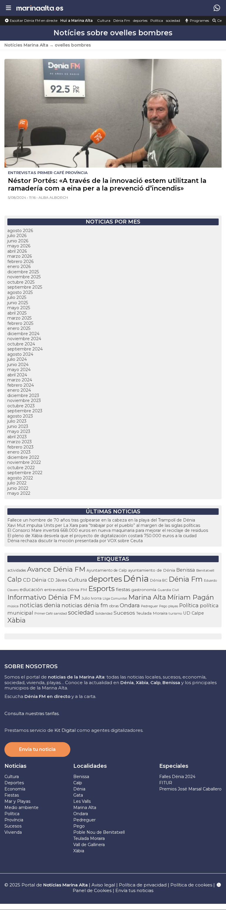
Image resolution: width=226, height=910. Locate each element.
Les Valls (82, 801)
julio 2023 (16, 421)
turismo (175, 613)
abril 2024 (17, 375)
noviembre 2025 (24, 276)
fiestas (123, 589)
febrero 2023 (20, 447)
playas (173, 606)
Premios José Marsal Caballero (190, 789)
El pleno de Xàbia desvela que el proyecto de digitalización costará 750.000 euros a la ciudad (102, 535)
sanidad (60, 613)
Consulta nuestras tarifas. (31, 713)
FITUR (165, 782)
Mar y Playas (17, 801)
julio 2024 (17, 359)
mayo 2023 (18, 431)
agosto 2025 (20, 292)
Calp (14, 579)
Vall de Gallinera (89, 844)
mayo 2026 (18, 246)
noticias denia (40, 605)
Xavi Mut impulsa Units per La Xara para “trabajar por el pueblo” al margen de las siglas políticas (103, 525)
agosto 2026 (20, 230)
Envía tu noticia (37, 749)
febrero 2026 (20, 261)
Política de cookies (191, 885)
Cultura (103, 20)
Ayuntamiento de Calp (107, 570)
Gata (78, 795)
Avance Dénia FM (56, 569)
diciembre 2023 (23, 395)
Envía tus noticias (134, 890)
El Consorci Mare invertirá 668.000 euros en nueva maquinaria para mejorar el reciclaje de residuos (107, 530)
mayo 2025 (18, 307)
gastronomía (143, 589)
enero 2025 (18, 328)
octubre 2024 (21, 344)
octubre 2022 (21, 467)
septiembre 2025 (24, 287)
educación (31, 589)
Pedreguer (149, 606)
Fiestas (11, 795)
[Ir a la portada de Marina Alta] (39, 8)
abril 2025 (16, 313)
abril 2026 (17, 251)
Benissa (185, 570)
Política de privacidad (143, 885)
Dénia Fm (121, 20)
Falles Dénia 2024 (177, 776)
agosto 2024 (20, 354)
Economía (14, 789)
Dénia (136, 578)
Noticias (15, 766)
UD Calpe (193, 613)
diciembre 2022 (23, 457)
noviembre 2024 (24, 338)
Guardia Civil (168, 590)
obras (114, 606)
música (13, 606)
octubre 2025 (20, 282)
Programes (199, 20)
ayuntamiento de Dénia (151, 570)
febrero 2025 (20, 323)
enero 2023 (19, 452)
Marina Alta (147, 597)
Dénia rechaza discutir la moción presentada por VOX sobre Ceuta (75, 540)
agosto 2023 (20, 416)
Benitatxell (205, 570)
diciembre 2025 (23, 271)
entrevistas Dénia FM (65, 589)
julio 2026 (16, 235)
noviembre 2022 (24, 462)
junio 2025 (17, 302)
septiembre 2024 (25, 349)
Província (13, 820)
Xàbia (16, 620)
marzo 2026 (19, 256)
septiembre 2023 (24, 410)
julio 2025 (16, 297)
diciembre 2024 (23, 333)
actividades (16, 570)
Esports (101, 588)
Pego (163, 606)
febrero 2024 (20, 385)
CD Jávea (57, 580)
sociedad (173, 20)
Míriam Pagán (190, 597)
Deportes (14, 782)
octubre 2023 (21, 405)
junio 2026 (17, 241)
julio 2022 (16, 483)
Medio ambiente (21, 807)
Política (156, 20)
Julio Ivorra (92, 598)
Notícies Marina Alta (26, 45)
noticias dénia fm (85, 605)
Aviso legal (103, 885)
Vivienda (13, 832)
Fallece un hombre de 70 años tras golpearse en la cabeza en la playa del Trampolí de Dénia (101, 520)
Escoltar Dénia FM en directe (33, 20)
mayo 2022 (18, 493)
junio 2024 (18, 364)
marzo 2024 (19, 380)
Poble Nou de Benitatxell (99, 832)
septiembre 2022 (24, 472)
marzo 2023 (19, 441)
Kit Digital (65, 730)
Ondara (130, 605)
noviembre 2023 (24, 400)
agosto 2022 (20, 478)
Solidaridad (103, 613)
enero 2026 (19, 266)
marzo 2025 (19, 318)
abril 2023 (17, 436)
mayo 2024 (19, 369)
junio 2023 (17, 426)
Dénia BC (158, 580)
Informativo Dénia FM (43, 597)
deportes (140, 20)
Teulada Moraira (151, 613)
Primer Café (43, 613)
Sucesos (124, 613)
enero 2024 (19, 390)
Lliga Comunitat (115, 598)
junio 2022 (17, 488)
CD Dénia (34, 580)
